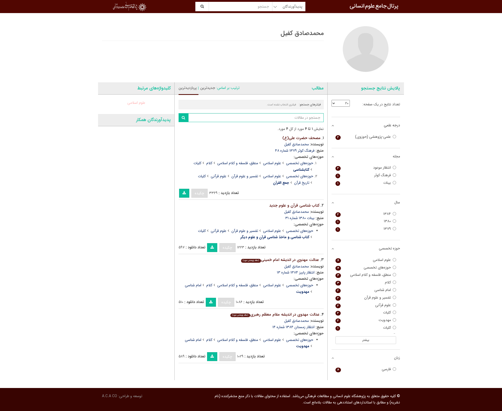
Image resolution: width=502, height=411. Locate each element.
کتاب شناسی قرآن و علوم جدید (294, 205)
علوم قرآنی (218, 176)
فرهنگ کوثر (364, 175)
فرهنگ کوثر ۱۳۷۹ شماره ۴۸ (295, 150)
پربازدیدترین (188, 88)
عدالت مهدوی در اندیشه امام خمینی (281, 260)
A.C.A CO (109, 396)
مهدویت (364, 320)
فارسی (364, 369)
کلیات (197, 163)
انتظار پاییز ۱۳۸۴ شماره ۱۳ (296, 272)
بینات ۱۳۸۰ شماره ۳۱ (300, 218)
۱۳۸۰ (364, 221)
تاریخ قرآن (301, 183)
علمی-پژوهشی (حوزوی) (364, 137)
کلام (209, 163)
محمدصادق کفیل (296, 144)
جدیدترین (207, 88)
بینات (364, 183)
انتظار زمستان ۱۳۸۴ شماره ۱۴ (293, 327)
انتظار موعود (364, 168)
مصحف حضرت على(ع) (301, 138)
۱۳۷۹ (364, 229)
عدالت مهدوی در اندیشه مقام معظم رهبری (275, 314)
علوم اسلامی (272, 163)
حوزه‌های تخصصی (299, 163)
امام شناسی (193, 285)
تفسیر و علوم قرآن (244, 176)
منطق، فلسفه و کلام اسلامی (237, 163)
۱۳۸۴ (364, 214)
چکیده (199, 193)
